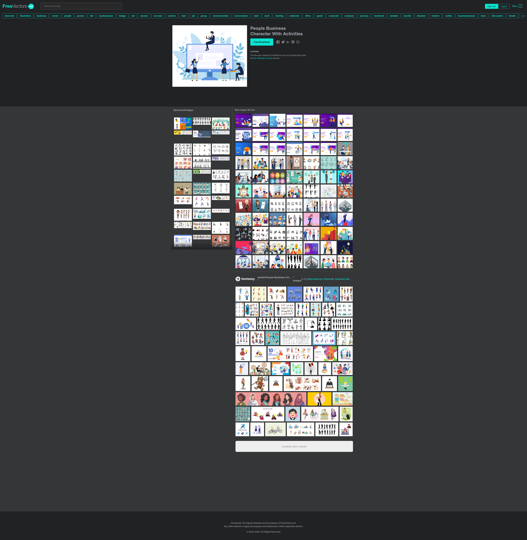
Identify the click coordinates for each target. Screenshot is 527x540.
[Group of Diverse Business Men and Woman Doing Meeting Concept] (260, 176)
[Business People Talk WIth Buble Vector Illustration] (311, 176)
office (308, 15)
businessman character (321, 279)
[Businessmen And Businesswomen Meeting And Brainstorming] (277, 120)
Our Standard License (263, 58)
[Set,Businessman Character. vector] (183, 189)
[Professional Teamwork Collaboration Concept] (277, 162)
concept (158, 15)
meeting (279, 15)
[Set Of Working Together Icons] (260, 233)
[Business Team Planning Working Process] (277, 247)
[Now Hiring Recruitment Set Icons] (277, 205)
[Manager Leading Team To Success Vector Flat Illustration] (243, 247)
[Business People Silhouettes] (294, 261)
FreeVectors (18, 6)
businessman (106, 15)
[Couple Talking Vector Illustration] (345, 148)
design (122, 15)
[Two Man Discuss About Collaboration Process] (345, 233)
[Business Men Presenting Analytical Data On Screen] (311, 148)
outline (448, 15)
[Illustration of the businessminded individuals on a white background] (328, 310)
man (183, 15)
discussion (497, 15)
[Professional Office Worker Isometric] (345, 205)
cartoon (172, 15)
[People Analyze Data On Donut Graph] (243, 148)
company (349, 15)
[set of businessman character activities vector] (202, 189)
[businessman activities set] (202, 150)
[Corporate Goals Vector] (345, 247)
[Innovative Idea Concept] (294, 247)
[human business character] (202, 163)
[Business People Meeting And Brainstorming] (260, 120)
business (41, 15)
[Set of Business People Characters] (329, 205)
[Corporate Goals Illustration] (311, 219)
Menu (515, 6)
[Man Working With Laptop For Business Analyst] (294, 148)
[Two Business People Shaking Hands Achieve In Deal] (329, 120)
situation (421, 15)
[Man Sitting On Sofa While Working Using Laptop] (260, 134)
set (133, 15)
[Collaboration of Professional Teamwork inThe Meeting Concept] (345, 162)
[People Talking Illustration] (329, 261)
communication (221, 15)
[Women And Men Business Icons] (329, 162)
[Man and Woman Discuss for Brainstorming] (260, 191)
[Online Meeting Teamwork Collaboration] (260, 219)
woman (144, 15)
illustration (25, 15)
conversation (241, 15)
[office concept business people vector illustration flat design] (183, 241)
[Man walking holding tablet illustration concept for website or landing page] (311, 134)
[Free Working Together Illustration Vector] (243, 219)
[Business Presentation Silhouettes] (311, 191)
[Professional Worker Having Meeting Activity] (277, 191)
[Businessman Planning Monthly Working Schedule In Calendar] (243, 134)
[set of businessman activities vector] (183, 176)
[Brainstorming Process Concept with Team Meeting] (260, 162)
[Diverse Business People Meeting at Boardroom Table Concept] (243, 176)
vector (55, 15)
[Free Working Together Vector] (345, 191)
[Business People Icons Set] (277, 219)
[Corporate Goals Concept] (329, 219)
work (267, 15)
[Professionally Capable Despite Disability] (243, 261)
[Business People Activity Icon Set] (221, 123)
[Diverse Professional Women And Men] (260, 261)
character (9, 15)
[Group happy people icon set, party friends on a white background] (221, 150)
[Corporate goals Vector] (329, 233)
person (80, 15)
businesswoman (466, 15)
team (483, 15)
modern (435, 15)
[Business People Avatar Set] (345, 261)
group (204, 15)
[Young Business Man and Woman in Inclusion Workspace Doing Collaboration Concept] (311, 205)
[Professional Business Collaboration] (294, 191)
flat (91, 15)
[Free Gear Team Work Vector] (329, 191)
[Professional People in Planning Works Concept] (243, 162)
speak (319, 15)
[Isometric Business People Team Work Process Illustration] (345, 176)
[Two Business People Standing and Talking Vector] (329, 176)
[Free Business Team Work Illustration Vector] (294, 176)
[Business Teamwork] (243, 191)
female (512, 15)
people (67, 15)
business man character (348, 279)
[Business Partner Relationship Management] (311, 120)
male (256, 15)
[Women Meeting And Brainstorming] (243, 120)
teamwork (379, 15)
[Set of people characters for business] (183, 215)
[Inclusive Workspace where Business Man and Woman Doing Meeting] (260, 247)
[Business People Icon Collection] (311, 162)
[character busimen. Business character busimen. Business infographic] (183, 123)
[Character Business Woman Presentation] (294, 162)
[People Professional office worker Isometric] (311, 261)
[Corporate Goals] (345, 219)
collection (294, 15)
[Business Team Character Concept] (311, 233)
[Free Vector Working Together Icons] (277, 176)
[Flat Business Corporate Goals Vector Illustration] (329, 247)
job (193, 15)
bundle (407, 15)
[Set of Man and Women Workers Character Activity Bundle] (297, 368)
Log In (504, 6)
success (364, 15)
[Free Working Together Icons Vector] (243, 233)
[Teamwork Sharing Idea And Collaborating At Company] (277, 261)
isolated (394, 15)
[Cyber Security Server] (311, 247)
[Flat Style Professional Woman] (243, 205)
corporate (334, 15)
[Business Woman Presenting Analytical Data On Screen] (260, 148)
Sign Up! (491, 6)
